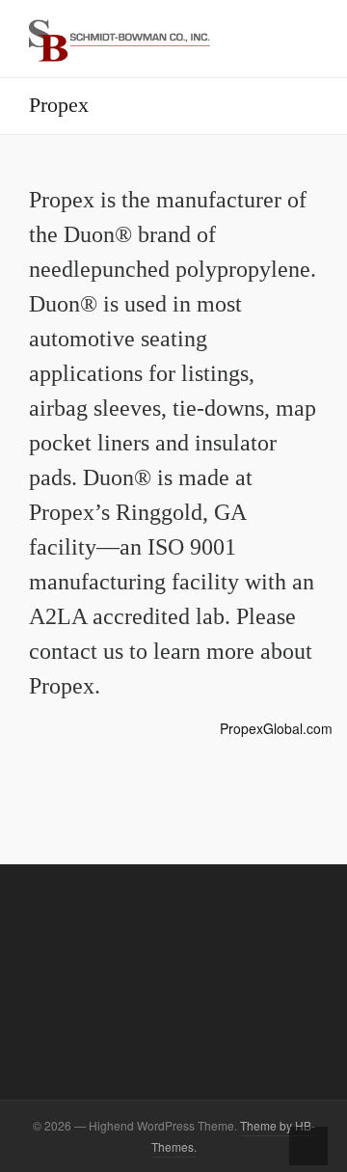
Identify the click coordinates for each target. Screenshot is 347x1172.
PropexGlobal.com (276, 728)
